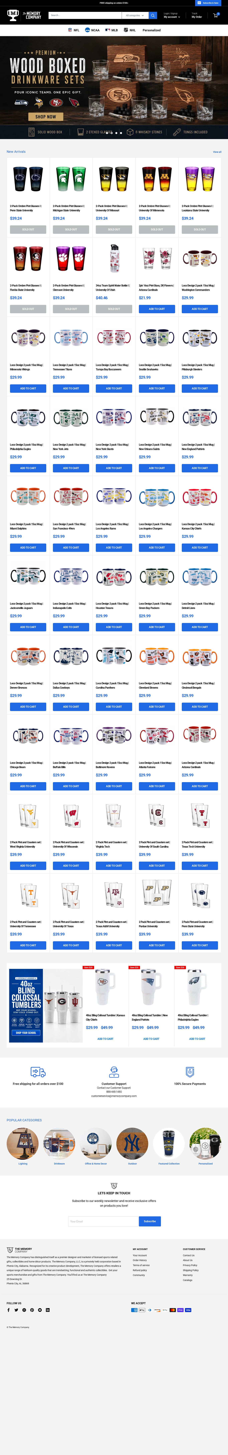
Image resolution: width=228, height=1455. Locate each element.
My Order (197, 15)
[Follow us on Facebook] (8, 1283)
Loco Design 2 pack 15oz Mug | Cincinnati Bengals (198, 659)
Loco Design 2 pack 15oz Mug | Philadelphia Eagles (26, 420)
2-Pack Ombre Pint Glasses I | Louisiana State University (197, 181)
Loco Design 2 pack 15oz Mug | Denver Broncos (26, 659)
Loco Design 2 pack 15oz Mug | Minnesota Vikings (26, 340)
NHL (132, 30)
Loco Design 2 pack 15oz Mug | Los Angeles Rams (112, 500)
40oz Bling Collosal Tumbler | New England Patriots (150, 991)
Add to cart (157, 282)
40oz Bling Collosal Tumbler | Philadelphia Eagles (193, 991)
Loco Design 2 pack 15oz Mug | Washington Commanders (198, 261)
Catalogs (187, 1253)
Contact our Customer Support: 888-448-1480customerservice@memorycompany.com (114, 1065)
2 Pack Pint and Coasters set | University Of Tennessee (25, 897)
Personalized (151, 30)
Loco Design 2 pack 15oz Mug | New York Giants (112, 420)
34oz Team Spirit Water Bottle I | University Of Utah (113, 261)
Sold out (28, 202)
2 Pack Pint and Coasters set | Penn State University (197, 897)
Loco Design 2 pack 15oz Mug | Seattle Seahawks (155, 340)
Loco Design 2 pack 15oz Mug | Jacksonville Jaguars (26, 579)
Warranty (188, 1248)
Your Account (140, 1228)
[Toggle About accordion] (64, 1223)
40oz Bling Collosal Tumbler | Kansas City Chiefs (105, 991)
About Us (187, 1233)
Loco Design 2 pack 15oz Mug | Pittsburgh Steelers (198, 340)
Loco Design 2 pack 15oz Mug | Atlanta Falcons (155, 738)
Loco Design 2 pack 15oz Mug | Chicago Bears (26, 738)
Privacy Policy (190, 1238)
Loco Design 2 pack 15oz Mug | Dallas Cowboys (69, 659)
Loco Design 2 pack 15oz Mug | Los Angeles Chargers (155, 500)
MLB (114, 30)
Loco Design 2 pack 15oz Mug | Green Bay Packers (155, 579)
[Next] (220, 979)
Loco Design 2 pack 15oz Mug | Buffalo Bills (69, 738)
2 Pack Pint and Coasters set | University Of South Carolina (154, 818)
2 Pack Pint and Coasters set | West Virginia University (25, 818)
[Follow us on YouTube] (40, 1283)
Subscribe (150, 1194)
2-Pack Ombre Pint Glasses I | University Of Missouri (111, 181)
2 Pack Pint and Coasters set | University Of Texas (68, 897)
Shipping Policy (191, 1243)
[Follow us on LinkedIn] (48, 1283)
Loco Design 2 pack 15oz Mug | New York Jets (69, 420)
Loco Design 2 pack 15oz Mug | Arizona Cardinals (198, 738)
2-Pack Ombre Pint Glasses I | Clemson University (68, 261)
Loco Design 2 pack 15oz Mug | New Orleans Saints (155, 420)
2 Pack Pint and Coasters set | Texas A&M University (111, 897)
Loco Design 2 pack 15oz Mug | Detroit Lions (198, 579)
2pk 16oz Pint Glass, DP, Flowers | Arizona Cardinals (156, 261)
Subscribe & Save (210, 3)
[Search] (153, 15)
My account (170, 16)
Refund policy (140, 1243)
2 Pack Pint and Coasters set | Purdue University (154, 897)
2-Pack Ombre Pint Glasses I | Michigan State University (68, 181)
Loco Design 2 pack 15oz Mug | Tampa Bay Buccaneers (112, 340)
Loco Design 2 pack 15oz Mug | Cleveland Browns (155, 659)
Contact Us (188, 1228)
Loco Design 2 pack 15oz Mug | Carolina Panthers (112, 659)
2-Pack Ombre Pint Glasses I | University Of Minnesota (154, 181)
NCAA (94, 30)
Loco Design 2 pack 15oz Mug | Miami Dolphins (26, 500)
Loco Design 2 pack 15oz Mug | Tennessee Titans (69, 340)
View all (217, 125)
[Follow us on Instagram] (24, 1283)
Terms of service (141, 1238)
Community (139, 1248)
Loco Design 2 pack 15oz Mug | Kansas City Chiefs (198, 500)
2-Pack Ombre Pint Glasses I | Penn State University (25, 181)
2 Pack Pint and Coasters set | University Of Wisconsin (68, 818)
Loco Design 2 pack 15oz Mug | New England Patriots (198, 420)
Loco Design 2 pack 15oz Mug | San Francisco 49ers (69, 500)
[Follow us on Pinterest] (32, 1283)
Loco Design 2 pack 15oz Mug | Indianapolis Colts (69, 579)
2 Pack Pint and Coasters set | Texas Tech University (197, 818)
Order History (140, 1233)
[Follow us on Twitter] (16, 1283)
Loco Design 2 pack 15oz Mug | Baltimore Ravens (112, 738)
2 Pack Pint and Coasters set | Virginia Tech (111, 818)
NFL (75, 30)
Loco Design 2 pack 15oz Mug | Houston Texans (112, 579)
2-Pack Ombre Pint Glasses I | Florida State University (25, 261)
